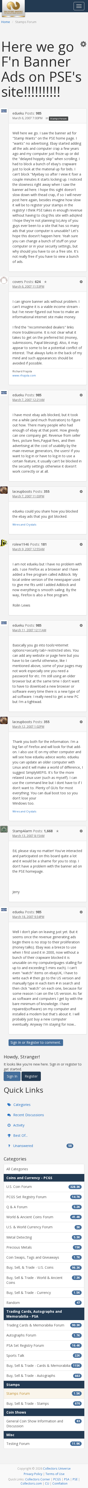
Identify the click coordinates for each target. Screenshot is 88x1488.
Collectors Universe (57, 1468)
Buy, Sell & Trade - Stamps (43, 1403)
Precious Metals (43, 1247)
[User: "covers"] (4, 280)
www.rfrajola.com (24, 375)
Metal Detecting (43, 1237)
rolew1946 (20, 544)
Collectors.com (31, 1483)
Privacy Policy (33, 1474)
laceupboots (22, 491)
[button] (83, 43)
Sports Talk (43, 1355)
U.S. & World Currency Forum (43, 1227)
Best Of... (20, 1135)
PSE (75, 1479)
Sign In (16, 1042)
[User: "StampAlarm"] (4, 829)
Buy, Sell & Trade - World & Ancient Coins (43, 1280)
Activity (18, 1125)
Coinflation (59, 1483)
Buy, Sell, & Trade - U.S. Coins (43, 1267)
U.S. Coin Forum (43, 1186)
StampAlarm (22, 831)
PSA (66, 1479)
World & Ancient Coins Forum (43, 1217)
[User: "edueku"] (4, 111)
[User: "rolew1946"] (4, 543)
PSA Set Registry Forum (43, 1345)
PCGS (57, 1479)
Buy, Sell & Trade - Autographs (43, 1375)
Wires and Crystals (24, 524)
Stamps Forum (58, 118)
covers (17, 281)
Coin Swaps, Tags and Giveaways (43, 1257)
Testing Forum (43, 1443)
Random (43, 1302)
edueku (18, 113)
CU (47, 1483)
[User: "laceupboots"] (4, 490)
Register (32, 1042)
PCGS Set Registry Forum (43, 1197)
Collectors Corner (37, 1479)
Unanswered (42, 1145)
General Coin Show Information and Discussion (43, 1423)
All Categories (17, 1169)
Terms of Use (55, 1474)
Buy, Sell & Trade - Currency (43, 1292)
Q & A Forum (43, 1207)
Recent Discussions (28, 1115)
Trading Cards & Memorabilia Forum (43, 1325)
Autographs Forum (43, 1335)
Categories (21, 1104)
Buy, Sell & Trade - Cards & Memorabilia (43, 1365)
